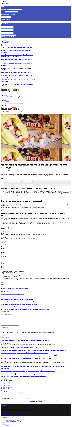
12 (4, 385)
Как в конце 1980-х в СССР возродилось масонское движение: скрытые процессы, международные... (33, 350)
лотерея (2, 284)
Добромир (3, 170)
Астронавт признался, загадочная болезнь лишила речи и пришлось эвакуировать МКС (29, 356)
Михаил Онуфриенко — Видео (13, 97)
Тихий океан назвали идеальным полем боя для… (17, 72)
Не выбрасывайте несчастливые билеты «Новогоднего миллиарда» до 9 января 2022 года (22, 184)
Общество (3, 161)
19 (4, 387)
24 (1, 388)
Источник (3, 282)
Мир (4, 100)
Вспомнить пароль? (5, 19)
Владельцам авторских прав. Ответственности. (14, 415)
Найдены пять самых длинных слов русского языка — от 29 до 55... (22, 347)
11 (3, 385)
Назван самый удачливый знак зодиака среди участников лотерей (17, 299)
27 (6, 388)
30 (11, 388)
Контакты (5, 42)
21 (8, 387)
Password (3, 11)
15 (9, 385)
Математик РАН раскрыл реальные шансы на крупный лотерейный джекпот (19, 304)
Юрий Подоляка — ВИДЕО (13, 96)
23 (11, 387)
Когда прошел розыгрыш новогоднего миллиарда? (14, 182)
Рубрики (3, 398)
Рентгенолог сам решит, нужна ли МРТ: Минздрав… (17, 48)
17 (1, 387)
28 (8, 388)
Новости (5, 40)
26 (4, 388)
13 (6, 385)
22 (9, 387)
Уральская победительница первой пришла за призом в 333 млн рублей (18, 301)
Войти (12, 36)
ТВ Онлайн (6, 41)
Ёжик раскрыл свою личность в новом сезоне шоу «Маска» (14, 288)
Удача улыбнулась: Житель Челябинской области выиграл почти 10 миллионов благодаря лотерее (25, 309)
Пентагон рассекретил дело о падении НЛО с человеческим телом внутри (25, 340)
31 (1, 390)
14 (8, 385)
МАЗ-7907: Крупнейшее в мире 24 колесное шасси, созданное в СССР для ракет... (27, 358)
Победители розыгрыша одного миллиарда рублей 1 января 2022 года (18, 181)
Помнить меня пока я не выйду (9, 14)
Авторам (5, 414)
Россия (5, 99)
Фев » (5, 391)
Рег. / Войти (6, 3)
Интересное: (5, 338)
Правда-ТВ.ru (3, 405)
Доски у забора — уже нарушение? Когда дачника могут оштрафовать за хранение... (28, 371)
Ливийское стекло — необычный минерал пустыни (12, 294)
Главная (5, 412)
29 (9, 388)
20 (6, 387)
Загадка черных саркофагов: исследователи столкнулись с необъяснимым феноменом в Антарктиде (34, 374)
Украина (5, 95)
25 (3, 388)
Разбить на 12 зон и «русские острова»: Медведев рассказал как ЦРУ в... (24, 376)
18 (3, 387)
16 (11, 385)
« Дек (2, 391)
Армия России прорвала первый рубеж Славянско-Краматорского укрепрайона (17, 55)
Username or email (5, 9)
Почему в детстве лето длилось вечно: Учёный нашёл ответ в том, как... (24, 353)
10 (1, 385)
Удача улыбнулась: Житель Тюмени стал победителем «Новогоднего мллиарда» (21, 306)
